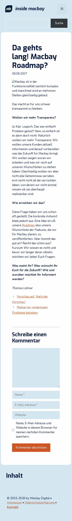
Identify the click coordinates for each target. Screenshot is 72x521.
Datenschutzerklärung (40, 503)
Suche (59, 23)
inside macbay (29, 9)
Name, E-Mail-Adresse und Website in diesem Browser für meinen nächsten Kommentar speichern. (36, 430)
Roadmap (28, 225)
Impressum (14, 503)
